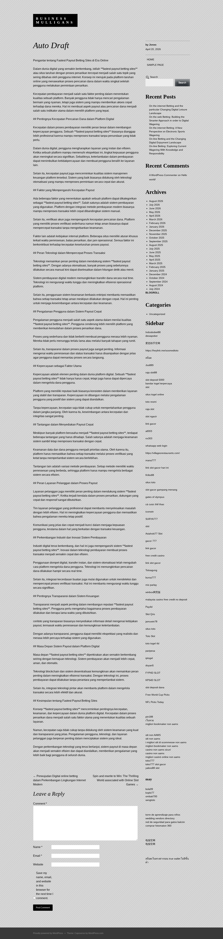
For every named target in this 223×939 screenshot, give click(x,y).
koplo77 (149, 792)
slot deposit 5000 (154, 379)
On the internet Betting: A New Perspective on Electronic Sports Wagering (167, 131)
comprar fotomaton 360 (158, 825)
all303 (148, 431)
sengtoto (150, 800)
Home (150, 59)
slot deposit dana (154, 687)
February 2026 (157, 223)
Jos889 (149, 365)
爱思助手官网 (152, 343)
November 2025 (158, 234)
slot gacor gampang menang (161, 489)
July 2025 (154, 248)
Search (154, 77)
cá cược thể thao (154, 504)
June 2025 (155, 252)
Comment (40, 803)
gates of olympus (154, 497)
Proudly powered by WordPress (48, 933)
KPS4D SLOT (152, 680)
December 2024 (158, 274)
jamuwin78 (151, 621)
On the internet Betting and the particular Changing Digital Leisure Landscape (168, 109)
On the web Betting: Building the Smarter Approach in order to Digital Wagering (169, 120)
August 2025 (156, 245)
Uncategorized (157, 314)
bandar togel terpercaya (158, 383)
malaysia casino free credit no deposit (166, 599)
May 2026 (154, 212)
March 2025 (155, 263)
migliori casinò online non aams (162, 757)
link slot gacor (153, 562)
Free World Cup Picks (157, 694)
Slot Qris (150, 614)
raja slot (149, 409)
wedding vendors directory (160, 818)
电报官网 (150, 840)
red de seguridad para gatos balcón (165, 822)
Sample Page (155, 64)
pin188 (149, 716)
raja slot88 (151, 372)
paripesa (150, 650)
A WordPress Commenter (163, 175)
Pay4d (148, 606)
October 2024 (156, 278)
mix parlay (151, 584)
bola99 (149, 789)
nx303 (148, 438)
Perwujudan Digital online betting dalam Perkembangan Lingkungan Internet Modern (59, 780)
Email (37, 855)
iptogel (149, 658)
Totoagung (151, 570)
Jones (152, 44)
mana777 (150, 460)
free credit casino (154, 555)
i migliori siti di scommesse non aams (165, 742)
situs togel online (154, 394)
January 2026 (156, 226)
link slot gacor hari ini (157, 467)
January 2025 (156, 270)
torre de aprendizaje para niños (162, 814)
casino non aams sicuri (158, 749)
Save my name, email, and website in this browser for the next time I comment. (44, 886)
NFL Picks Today (154, 702)
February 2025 (157, 267)
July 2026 (154, 204)
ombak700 (151, 796)
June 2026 (155, 208)
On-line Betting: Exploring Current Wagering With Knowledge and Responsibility (167, 150)
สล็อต (148, 357)
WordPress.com (95, 933)
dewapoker (151, 335)
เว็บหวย (149, 720)
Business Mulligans (55, 20)
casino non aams (154, 753)
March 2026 (155, 219)
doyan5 (149, 665)
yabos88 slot (152, 768)
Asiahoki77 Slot (153, 533)
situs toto (150, 482)
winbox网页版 (152, 592)
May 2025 (154, 256)
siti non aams (152, 738)
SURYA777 (151, 519)
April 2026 (154, 215)
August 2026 (156, 201)
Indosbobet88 (153, 332)
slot (147, 387)
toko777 (149, 760)
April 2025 (154, 259)
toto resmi (150, 401)
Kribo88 (149, 475)
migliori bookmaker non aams (161, 724)
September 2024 (158, 281)
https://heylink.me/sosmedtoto (161, 350)
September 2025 (158, 241)
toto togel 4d (152, 643)
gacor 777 (151, 541)
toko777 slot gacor (155, 764)
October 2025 (156, 237)
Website (38, 864)
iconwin (149, 511)
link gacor (150, 423)
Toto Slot (150, 636)
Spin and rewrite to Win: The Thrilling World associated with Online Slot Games (116, 780)
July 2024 (154, 289)
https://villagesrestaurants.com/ (162, 453)
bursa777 (150, 577)
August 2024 (156, 285)
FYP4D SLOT (152, 672)
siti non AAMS (153, 735)
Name (37, 847)
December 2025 (158, 230)
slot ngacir (151, 416)
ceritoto (37, 621)
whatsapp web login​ (156, 445)
